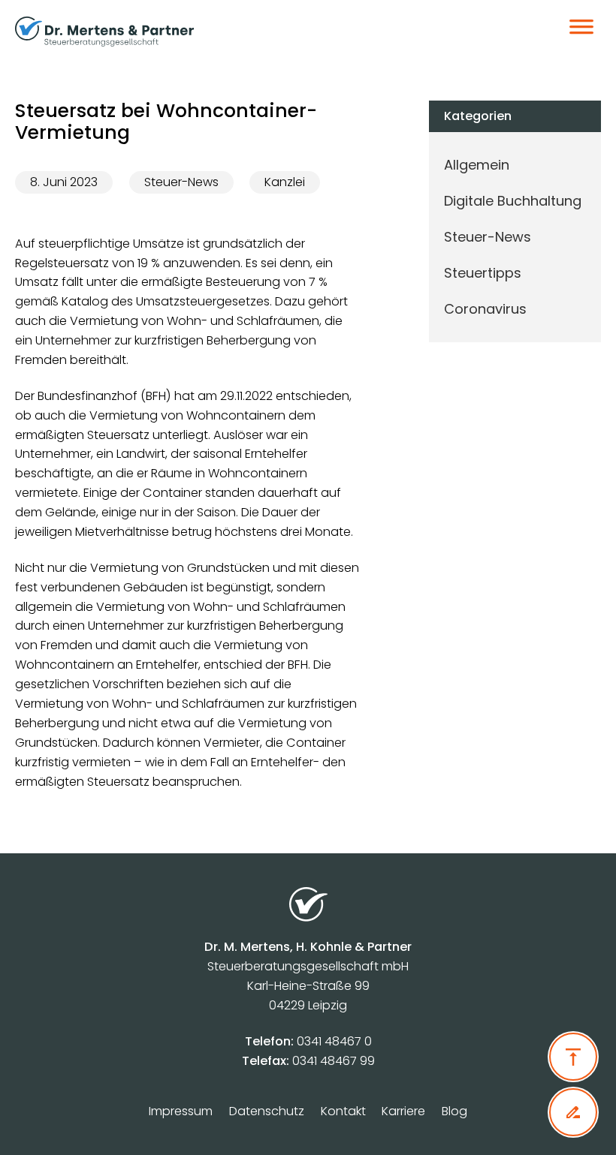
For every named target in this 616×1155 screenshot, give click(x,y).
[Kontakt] (573, 1112)
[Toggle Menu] (581, 32)
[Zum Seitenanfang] (573, 1057)
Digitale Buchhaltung (512, 200)
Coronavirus (485, 308)
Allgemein (476, 164)
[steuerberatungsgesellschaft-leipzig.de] (243, 32)
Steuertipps (482, 272)
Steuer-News (181, 182)
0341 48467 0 (334, 1041)
